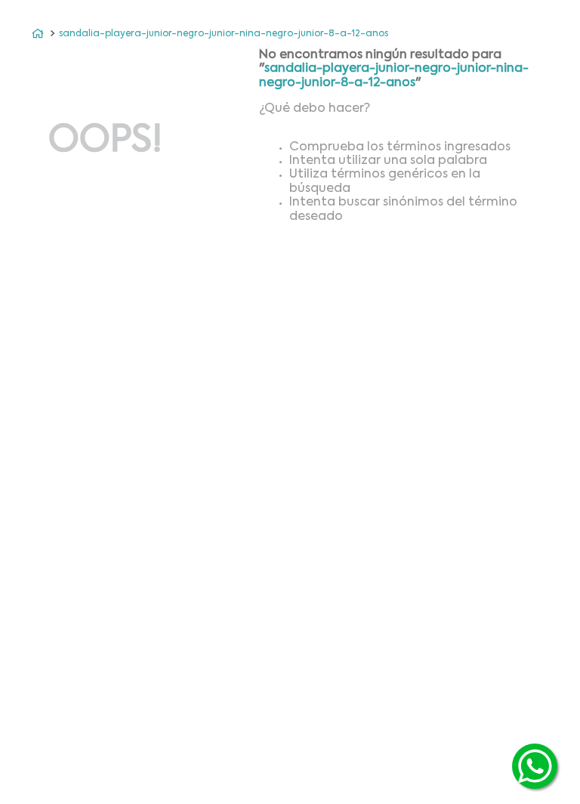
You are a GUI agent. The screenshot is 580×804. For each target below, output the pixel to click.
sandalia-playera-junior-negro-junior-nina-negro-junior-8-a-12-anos (223, 34)
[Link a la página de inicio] (38, 34)
